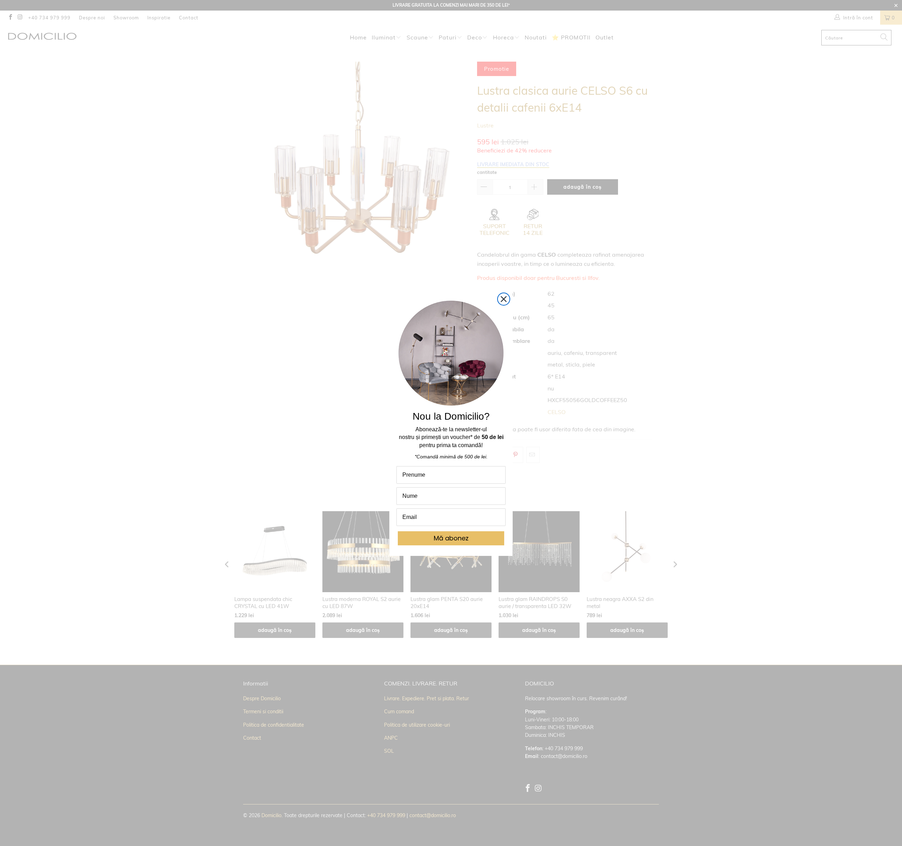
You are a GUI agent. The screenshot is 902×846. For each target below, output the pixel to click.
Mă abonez (451, 538)
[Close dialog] (504, 299)
